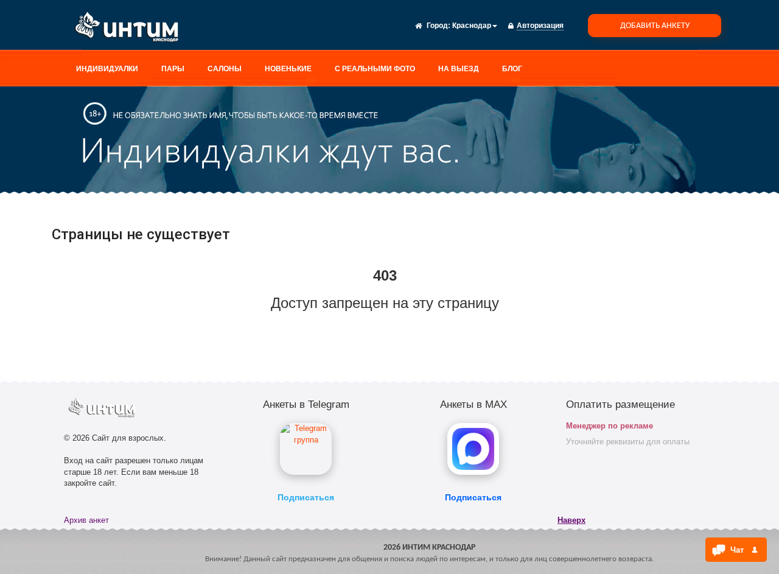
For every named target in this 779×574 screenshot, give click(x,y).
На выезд (458, 69)
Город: (438, 25)
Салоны (225, 69)
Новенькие (288, 69)
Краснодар (471, 25)
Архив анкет (86, 520)
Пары (172, 69)
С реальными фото (375, 69)
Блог (512, 69)
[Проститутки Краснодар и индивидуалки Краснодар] (131, 29)
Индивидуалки (107, 69)
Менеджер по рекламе (609, 425)
